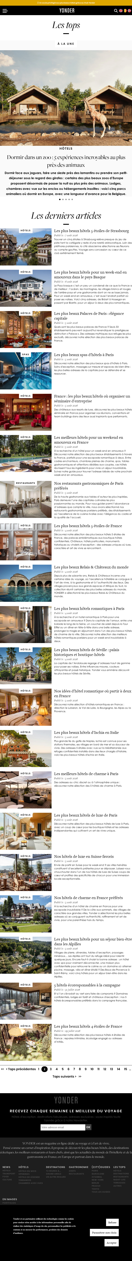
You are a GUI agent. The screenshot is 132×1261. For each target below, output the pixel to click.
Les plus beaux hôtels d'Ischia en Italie (86, 732)
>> (80, 1076)
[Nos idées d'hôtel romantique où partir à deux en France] (26, 707)
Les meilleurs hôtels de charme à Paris (86, 773)
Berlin (95, 1182)
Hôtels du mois (27, 1171)
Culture (7, 1179)
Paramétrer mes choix (104, 1232)
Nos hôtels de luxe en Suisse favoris (84, 856)
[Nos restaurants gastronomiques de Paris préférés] (26, 499)
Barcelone (98, 1173)
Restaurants (76, 1173)
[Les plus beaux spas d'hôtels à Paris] (26, 370)
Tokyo (95, 1188)
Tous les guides (101, 1192)
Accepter (112, 1242)
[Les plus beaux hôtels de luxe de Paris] (26, 831)
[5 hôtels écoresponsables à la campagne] (26, 1001)
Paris (95, 1170)
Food (6, 1176)
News (6, 1167)
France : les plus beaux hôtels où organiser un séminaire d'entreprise (92, 398)
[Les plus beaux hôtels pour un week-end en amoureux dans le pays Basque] (26, 288)
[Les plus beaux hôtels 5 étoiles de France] (26, 541)
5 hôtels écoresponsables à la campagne (87, 985)
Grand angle (53, 1173)
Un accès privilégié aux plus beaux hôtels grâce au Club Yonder (66, 3)
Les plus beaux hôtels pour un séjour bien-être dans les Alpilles (93, 941)
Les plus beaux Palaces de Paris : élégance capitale (89, 316)
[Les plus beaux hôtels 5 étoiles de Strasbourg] (26, 246)
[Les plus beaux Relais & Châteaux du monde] (26, 583)
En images (10, 1199)
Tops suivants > (64, 1076)
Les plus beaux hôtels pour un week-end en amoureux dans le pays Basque (90, 274)
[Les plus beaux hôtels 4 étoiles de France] (26, 1042)
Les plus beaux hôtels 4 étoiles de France (88, 1026)
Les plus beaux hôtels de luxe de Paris (85, 815)
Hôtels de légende (29, 1177)
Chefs (72, 1170)
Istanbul (97, 1176)
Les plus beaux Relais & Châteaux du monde (91, 567)
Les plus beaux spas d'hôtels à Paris (84, 354)
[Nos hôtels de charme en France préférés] (26, 913)
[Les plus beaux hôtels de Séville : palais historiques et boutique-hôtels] (26, 665)
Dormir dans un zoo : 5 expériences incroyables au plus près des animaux (66, 161)
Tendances (25, 1180)
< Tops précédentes (21, 1069)
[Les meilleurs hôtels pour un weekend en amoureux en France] (26, 453)
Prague (96, 1185)
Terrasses (119, 1182)
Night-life (119, 1179)
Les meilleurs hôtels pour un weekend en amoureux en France (88, 440)
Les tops (119, 1167)
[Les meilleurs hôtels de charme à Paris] (26, 789)
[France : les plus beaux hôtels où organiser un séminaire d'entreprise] (26, 412)
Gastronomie (79, 1167)
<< (2, 1069)
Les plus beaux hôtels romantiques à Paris (89, 608)
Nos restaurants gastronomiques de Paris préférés (88, 486)
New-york (98, 1179)
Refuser (112, 1222)
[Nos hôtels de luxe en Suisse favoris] (26, 872)
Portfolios (9, 1202)
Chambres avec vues (31, 1183)
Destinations (55, 1167)
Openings (24, 1174)
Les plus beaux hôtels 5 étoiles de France (88, 526)
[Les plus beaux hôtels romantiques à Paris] (26, 624)
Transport (9, 1173)
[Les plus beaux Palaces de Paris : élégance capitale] (26, 329)
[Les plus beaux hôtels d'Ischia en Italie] (26, 748)
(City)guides (101, 1167)
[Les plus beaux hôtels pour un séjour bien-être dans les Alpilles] (26, 955)
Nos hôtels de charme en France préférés (88, 897)
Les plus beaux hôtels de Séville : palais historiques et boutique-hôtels (86, 652)
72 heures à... (53, 1170)
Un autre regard (56, 1176)
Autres (117, 1185)
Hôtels (7, 1170)
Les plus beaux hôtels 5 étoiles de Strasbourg (91, 230)
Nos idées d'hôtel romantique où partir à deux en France (92, 693)
